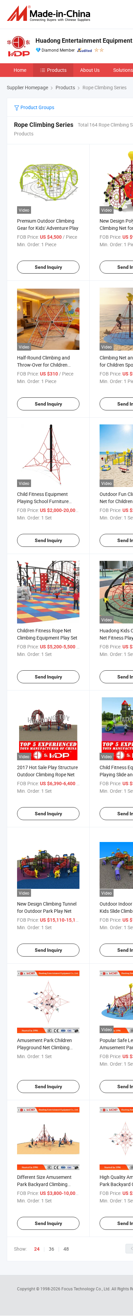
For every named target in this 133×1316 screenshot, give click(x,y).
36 (51, 1249)
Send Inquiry (48, 267)
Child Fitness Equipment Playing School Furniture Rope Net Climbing (43, 501)
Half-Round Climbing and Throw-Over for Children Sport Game (43, 364)
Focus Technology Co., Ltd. (86, 1288)
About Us (90, 70)
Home (20, 70)
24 (37, 1249)
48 (66, 1249)
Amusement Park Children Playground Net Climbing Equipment (44, 1047)
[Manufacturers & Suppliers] (50, 13)
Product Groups (36, 107)
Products (56, 70)
